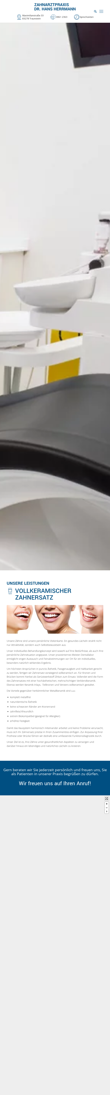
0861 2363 (61, 17)
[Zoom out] (107, 808)
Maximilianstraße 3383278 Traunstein (33, 17)
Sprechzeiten (87, 17)
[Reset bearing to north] (107, 812)
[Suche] (94, 11)
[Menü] (101, 11)
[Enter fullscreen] (107, 799)
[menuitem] (94, 11)
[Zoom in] (107, 804)
